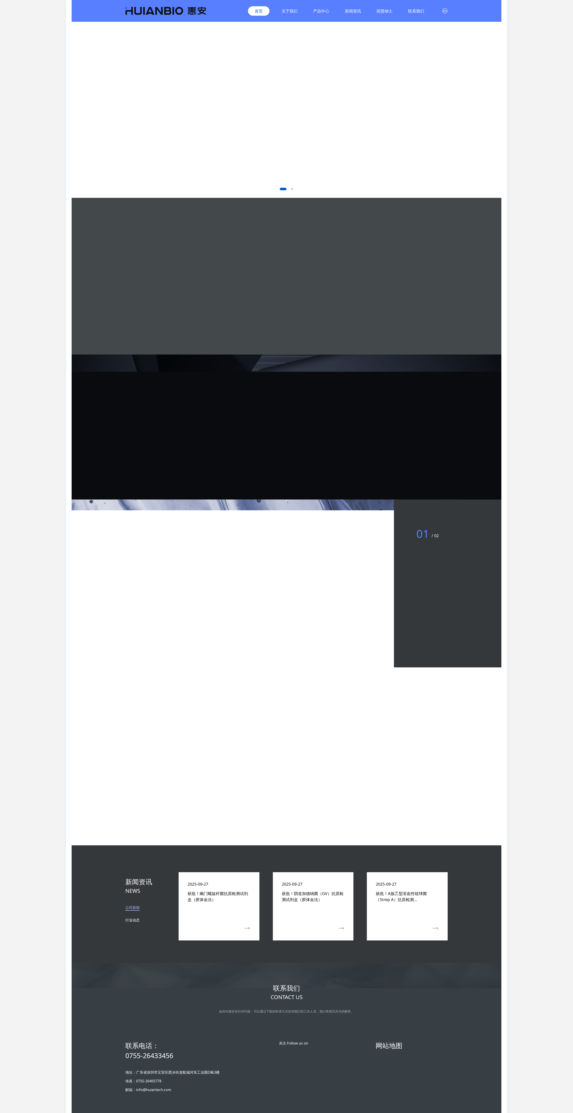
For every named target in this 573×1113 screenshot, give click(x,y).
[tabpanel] (313, 929)
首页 (259, 11)
